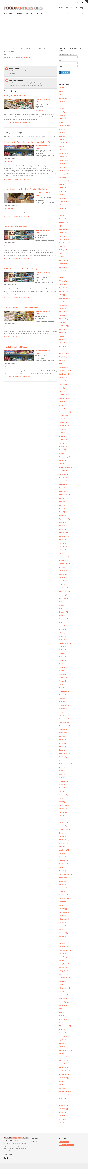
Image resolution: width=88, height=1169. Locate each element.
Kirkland (62, 577)
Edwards (62, 381)
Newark (62, 746)
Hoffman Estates (65, 533)
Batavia (62, 150)
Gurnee (62, 488)
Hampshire (63, 491)
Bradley (62, 191)
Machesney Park (65, 643)
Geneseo (63, 446)
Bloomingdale (64, 170)
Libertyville (63, 612)
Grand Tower (64, 470)
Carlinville (63, 232)
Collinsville (63, 308)
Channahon (63, 267)
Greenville (63, 484)
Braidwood (63, 194)
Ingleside (63, 546)
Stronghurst (63, 995)
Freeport (62, 429)
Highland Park (64, 519)
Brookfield (63, 201)
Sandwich (63, 909)
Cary (61, 253)
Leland (62, 605)
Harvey (62, 505)
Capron (62, 226)
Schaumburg (64, 919)
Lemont (62, 608)
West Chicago (64, 1067)
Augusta (62, 136)
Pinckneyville (64, 805)
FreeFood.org (63, 1142)
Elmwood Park (64, 398)
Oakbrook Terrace (65, 764)
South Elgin (63, 957)
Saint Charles (64, 902)
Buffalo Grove (64, 205)
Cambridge (63, 222)
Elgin (62, 391)
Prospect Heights (65, 829)
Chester (62, 277)
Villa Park (63, 1036)
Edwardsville (64, 384)
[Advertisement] (44, 30)
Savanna (62, 915)
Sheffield (62, 922)
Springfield (63, 971)
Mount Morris (64, 719)
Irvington (62, 550)
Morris (62, 712)
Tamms (62, 1009)
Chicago (63, 281)
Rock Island (63, 864)
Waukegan (63, 1060)
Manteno (62, 657)
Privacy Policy (8, 1154)
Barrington (63, 143)
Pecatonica (63, 795)
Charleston (63, 270)
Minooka (62, 695)
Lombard (62, 636)
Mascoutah (63, 674)
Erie (61, 405)
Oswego (62, 784)
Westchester (64, 1078)
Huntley (62, 539)
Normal (62, 750)
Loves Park (63, 639)
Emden (62, 401)
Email (36, 110)
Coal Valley (63, 305)
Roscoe (62, 881)
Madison (62, 650)
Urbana (62, 1029)
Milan (61, 688)
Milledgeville (64, 691)
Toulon (62, 1022)
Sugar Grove (64, 998)
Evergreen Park (65, 412)
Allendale (63, 98)
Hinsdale (62, 529)
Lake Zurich (63, 598)
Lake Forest (63, 588)
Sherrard (62, 926)
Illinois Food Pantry (73, 13)
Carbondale (63, 229)
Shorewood (63, 933)
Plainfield (63, 812)
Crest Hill (63, 322)
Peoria (62, 798)
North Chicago (64, 753)
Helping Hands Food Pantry (16, 95)
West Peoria (64, 1074)
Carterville (63, 246)
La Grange (63, 584)
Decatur (62, 339)
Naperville (63, 736)
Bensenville (63, 160)
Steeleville (63, 984)
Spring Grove (64, 964)
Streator (62, 991)
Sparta (62, 960)
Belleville (63, 157)
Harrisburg (63, 498)
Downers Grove (65, 353)
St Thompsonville (65, 978)
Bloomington (64, 174)
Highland (62, 515)
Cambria (62, 219)
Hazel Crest (63, 508)
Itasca (62, 553)
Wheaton (63, 1081)
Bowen (62, 184)
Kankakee (63, 570)
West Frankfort (64, 1071)
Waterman (63, 1057)
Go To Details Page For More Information (17, 123)
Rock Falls (63, 860)
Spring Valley (64, 967)
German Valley (64, 457)
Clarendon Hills (65, 298)
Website (41, 110)
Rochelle (62, 857)
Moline (62, 698)
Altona (62, 112)
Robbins (62, 853)
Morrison (63, 715)
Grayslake (63, 481)
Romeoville (63, 877)
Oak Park (63, 760)
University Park (65, 1026)
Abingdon (63, 88)
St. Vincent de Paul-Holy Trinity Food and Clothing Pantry (28, 142)
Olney (62, 767)
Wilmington (63, 1088)
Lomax (62, 633)
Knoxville (63, 581)
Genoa (62, 453)
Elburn (62, 388)
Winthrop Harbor (65, 1091)
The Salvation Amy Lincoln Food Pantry (21, 307)
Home (61, 8)
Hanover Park (64, 495)
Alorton (62, 101)
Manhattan (63, 653)
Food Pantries (23, 8)
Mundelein (63, 729)
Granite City (64, 474)
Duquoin (62, 360)
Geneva (62, 450)
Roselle (62, 884)
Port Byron (63, 822)
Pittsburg (63, 808)
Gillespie (62, 460)
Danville (62, 336)
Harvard (62, 501)
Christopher (63, 291)
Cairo (61, 215)
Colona (62, 312)
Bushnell (62, 208)
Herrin (62, 512)
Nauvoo (62, 739)
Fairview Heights (65, 415)
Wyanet (62, 1112)
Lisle (61, 622)
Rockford (63, 867)
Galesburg (63, 439)
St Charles (63, 974)
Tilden (62, 1012)
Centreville (63, 260)
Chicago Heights (65, 284)
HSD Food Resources (66, 1145)
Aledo (61, 94)
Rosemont (63, 888)
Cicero (62, 295)
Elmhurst (63, 395)
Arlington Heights (65, 126)
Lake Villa (63, 595)
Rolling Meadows (65, 874)
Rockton (62, 871)
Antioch (62, 119)
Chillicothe (63, 288)
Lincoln (62, 615)
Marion (62, 664)
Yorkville (62, 1119)
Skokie (62, 943)
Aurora (62, 139)
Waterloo (63, 1053)
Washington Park (65, 1050)
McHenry (63, 677)
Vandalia (62, 1033)
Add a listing (78, 8)
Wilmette (63, 1084)
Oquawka (63, 771)
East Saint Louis (65, 370)
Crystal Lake (64, 326)
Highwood (63, 522)
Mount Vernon (64, 726)
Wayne (62, 1064)
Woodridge (63, 1105)
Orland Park (64, 781)
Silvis (61, 940)
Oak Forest (63, 757)
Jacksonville (64, 557)
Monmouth (63, 702)
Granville (63, 477)
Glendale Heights (65, 467)
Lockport (62, 629)
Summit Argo (64, 1002)
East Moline (63, 367)
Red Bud (62, 836)
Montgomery (64, 705)
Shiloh (62, 929)
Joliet (62, 567)
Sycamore (63, 1005)
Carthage (63, 250)
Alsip (61, 105)
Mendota (62, 681)
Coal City (63, 301)
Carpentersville (65, 243)
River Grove (64, 843)
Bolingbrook (63, 177)
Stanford (62, 981)
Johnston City (64, 564)
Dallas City (63, 332)
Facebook (7, 1158)
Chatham (63, 274)
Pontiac (62, 819)
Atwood (62, 129)
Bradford (62, 188)
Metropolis (63, 684)
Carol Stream (64, 239)
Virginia (62, 1040)
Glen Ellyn (63, 464)
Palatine (62, 791)
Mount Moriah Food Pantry (15, 226)
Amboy (62, 115)
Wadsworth (63, 1043)
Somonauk (63, 946)
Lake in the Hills (65, 591)
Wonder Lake (64, 1095)
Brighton (62, 198)
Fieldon (62, 419)
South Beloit (64, 953)
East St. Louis (64, 377)
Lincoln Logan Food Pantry (15, 347)
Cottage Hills (64, 319)
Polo (61, 815)
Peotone (62, 802)
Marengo (62, 660)
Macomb (62, 646)
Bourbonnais (64, 181)
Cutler (62, 329)
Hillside (62, 526)
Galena (62, 436)
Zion (61, 1122)
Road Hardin (64, 850)
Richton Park (64, 840)
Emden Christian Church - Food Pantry (20, 268)
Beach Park (63, 153)
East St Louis (64, 374)
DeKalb (62, 343)
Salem (62, 905)
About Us (68, 8)
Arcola (62, 122)
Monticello (63, 708)
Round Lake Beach (66, 898)
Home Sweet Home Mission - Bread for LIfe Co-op (25, 189)
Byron (62, 212)
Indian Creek (64, 543)
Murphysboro (64, 733)
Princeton (63, 826)
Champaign (63, 263)
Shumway (63, 936)
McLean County (26, 57)
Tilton (61, 1015)
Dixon (62, 350)
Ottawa (62, 788)
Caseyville (63, 257)
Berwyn (62, 167)
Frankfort (63, 422)
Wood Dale (63, 1098)
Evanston (63, 408)
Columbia (63, 315)
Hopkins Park (64, 536)
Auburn (62, 132)
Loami (62, 626)
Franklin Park (64, 426)
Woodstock (63, 1109)
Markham (63, 667)
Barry (61, 146)
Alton (61, 108)
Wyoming (63, 1115)
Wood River (63, 1102)
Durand (62, 364)
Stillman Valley (64, 988)
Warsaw (62, 1046)
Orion (61, 777)
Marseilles (63, 671)
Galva (62, 443)
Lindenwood (63, 619)
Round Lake (63, 895)
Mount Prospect (65, 722)
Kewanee (63, 574)
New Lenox (63, 743)
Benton (62, 163)
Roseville (63, 891)
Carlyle (62, 236)
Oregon (62, 774)
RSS (5, 1158)
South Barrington (65, 950)
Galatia (62, 433)
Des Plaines (64, 346)
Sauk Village (64, 912)
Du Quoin (63, 357)
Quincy (62, 833)
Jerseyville (63, 560)
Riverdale (63, 846)
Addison (62, 91)
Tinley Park (63, 1019)
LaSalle (62, 602)
